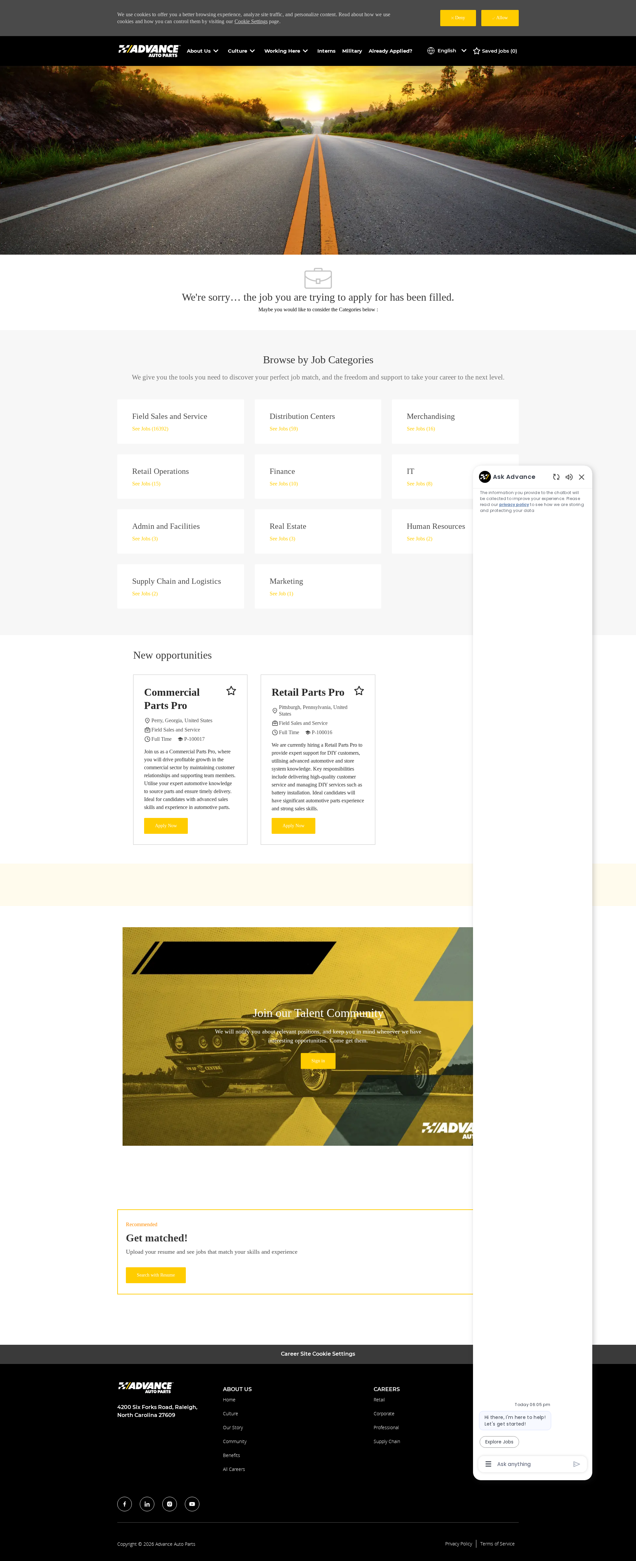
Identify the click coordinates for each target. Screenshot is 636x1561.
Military (352, 51)
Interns (326, 51)
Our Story (233, 1427)
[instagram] (169, 1504)
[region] (532, 969)
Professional (386, 1427)
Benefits (231, 1455)
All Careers (234, 1469)
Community (234, 1441)
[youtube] (192, 1504)
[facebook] (124, 1504)
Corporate (384, 1413)
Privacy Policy (458, 1544)
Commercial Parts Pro (172, 698)
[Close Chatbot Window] (581, 476)
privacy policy (514, 504)
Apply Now (166, 825)
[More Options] (488, 1464)
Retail (379, 1399)
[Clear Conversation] (556, 476)
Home (229, 1399)
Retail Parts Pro (308, 692)
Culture (230, 1413)
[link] (318, 1061)
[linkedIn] (147, 1504)
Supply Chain (387, 1441)
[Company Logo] (150, 50)
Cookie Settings (251, 21)
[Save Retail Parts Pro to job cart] (359, 690)
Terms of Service (497, 1544)
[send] (577, 1464)
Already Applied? (390, 51)
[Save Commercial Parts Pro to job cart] (231, 690)
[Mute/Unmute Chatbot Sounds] (569, 476)
